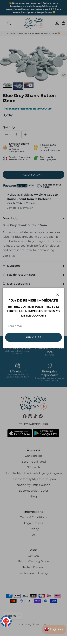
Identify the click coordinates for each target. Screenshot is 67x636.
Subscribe (33, 337)
